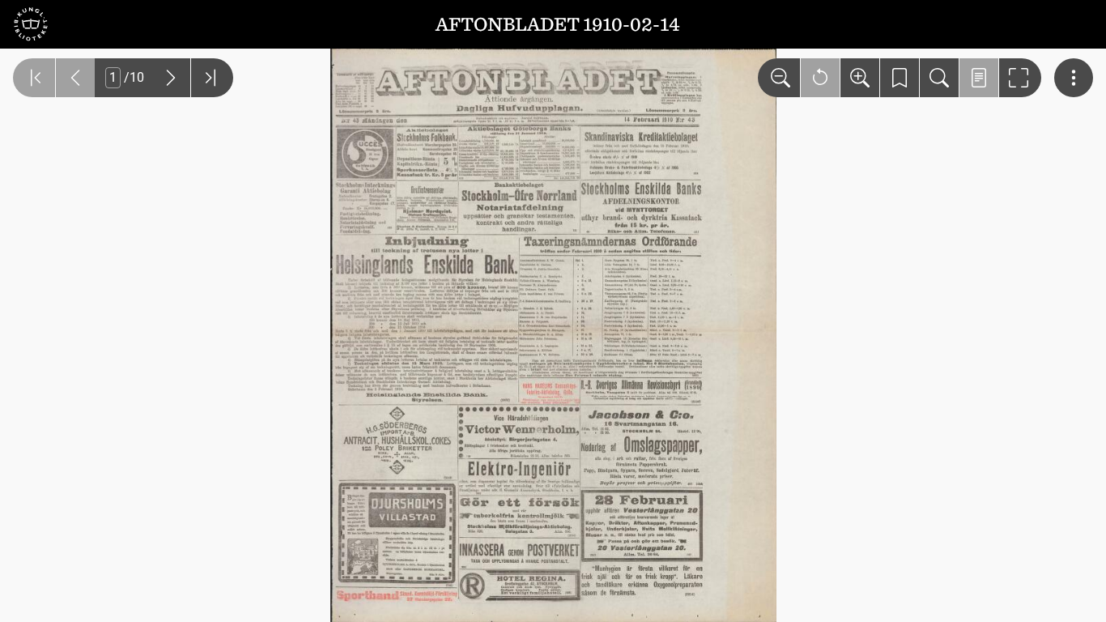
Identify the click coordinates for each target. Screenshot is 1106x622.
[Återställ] (820, 77)
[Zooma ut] (779, 77)
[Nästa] (170, 77)
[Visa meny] (1073, 77)
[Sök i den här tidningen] (939, 77)
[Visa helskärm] (1020, 77)
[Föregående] (75, 77)
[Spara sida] (899, 77)
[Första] (34, 77)
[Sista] (212, 77)
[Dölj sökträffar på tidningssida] (978, 77)
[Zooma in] (859, 77)
